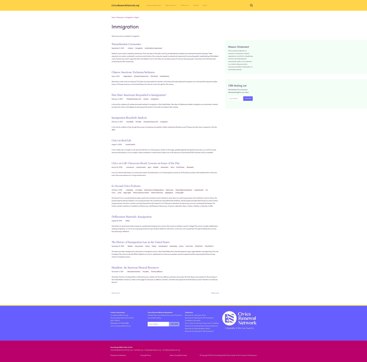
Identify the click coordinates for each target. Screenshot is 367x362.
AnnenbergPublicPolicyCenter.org (121, 350)
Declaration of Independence (154, 190)
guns (149, 167)
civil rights (138, 190)
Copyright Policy (145, 355)
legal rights (127, 193)
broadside (130, 122)
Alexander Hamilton (133, 271)
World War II (209, 246)
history (147, 246)
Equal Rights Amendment (184, 190)
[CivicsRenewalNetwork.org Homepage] (126, 5)
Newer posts (116, 293)
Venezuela (190, 167)
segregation (169, 193)
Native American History (141, 193)
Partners (196, 5)
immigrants (138, 48)
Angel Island (127, 76)
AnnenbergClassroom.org (152, 350)
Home (113, 17)
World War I (199, 246)
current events (130, 144)
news (172, 167)
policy (181, 246)
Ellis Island (154, 76)
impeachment (198, 190)
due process (139, 246)
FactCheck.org (138, 350)
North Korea (180, 167)
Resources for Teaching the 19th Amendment (199, 318)
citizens (130, 48)
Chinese (138, 122)
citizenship (129, 190)
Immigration (129, 17)
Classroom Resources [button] (153, 5)
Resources (120, 17)
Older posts (215, 293)
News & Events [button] (170, 5)
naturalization (164, 76)
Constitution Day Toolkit (192, 320)
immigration (155, 99)
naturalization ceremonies (153, 48)
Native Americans (157, 193)
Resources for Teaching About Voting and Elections (201, 326)
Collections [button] (184, 5)
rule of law (189, 246)
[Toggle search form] (251, 5)
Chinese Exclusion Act (141, 76)
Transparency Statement (118, 355)
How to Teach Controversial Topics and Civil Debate (202, 323)
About (205, 5)
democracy (169, 190)
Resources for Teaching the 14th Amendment (199, 331)
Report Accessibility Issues (178, 355)
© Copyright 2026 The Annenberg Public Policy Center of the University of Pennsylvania (228, 355)
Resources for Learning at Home (195, 315)
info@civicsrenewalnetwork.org (120, 326)
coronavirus (130, 167)
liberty (154, 246)
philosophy (173, 246)
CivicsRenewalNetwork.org (171, 350)
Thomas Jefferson (156, 271)
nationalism (164, 167)
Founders (146, 271)
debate (130, 246)
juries (119, 193)
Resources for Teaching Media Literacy (197, 328)
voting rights (179, 193)
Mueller (155, 167)
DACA (128, 221)
